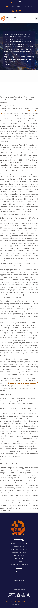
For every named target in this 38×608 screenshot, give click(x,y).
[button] (36, 18)
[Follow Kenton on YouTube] (20, 11)
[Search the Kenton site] (23, 11)
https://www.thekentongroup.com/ (23, 383)
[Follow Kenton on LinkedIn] (16, 11)
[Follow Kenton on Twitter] (13, 11)
